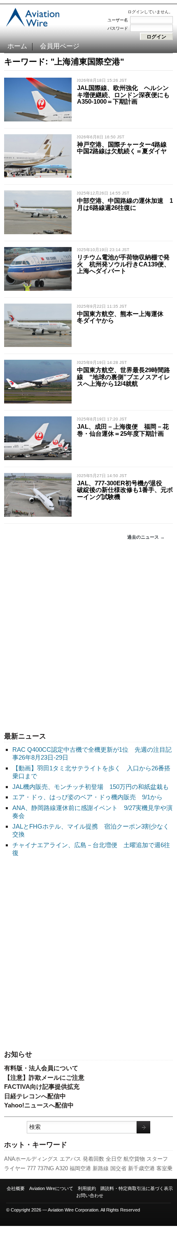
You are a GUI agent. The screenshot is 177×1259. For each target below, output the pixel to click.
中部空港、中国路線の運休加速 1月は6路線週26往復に (125, 204)
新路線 (101, 1168)
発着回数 (93, 1159)
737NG (45, 1168)
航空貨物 (134, 1159)
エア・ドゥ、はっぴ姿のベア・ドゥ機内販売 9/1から (87, 797)
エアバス (70, 1159)
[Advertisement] (88, 636)
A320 (62, 1168)
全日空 (114, 1159)
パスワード (117, 28)
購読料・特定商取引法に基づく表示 (136, 1188)
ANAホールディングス (31, 1159)
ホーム (17, 46)
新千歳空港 (141, 1168)
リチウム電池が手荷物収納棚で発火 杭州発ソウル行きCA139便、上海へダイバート (123, 264)
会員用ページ (59, 46)
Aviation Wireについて (51, 1188)
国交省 (118, 1168)
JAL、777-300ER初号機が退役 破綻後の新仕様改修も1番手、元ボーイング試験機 (125, 490)
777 (31, 1168)
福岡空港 (80, 1168)
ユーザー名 (117, 20)
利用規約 (87, 1188)
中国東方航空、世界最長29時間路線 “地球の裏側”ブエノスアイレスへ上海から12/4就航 (123, 376)
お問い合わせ (89, 1195)
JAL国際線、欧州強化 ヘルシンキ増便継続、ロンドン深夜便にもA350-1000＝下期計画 (123, 94)
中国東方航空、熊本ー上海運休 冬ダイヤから (123, 317)
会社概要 (16, 1188)
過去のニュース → (146, 536)
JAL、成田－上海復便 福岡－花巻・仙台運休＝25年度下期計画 (123, 430)
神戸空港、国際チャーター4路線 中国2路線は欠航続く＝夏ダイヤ (125, 148)
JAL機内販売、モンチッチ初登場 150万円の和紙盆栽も (90, 786)
